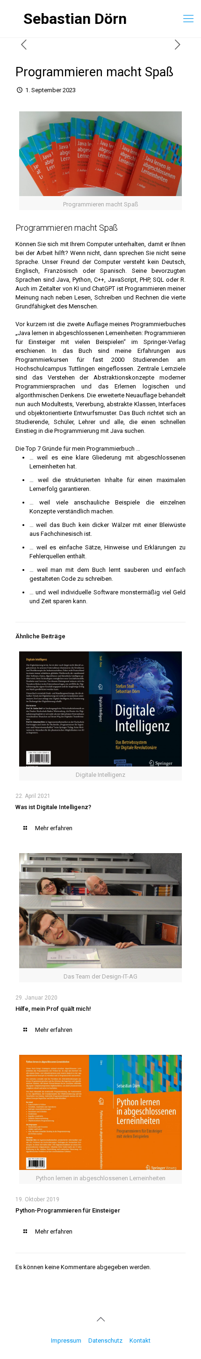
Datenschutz (105, 1340)
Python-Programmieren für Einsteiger (67, 1210)
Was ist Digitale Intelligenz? (53, 807)
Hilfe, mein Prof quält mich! (53, 1008)
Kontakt (140, 1340)
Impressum (66, 1340)
